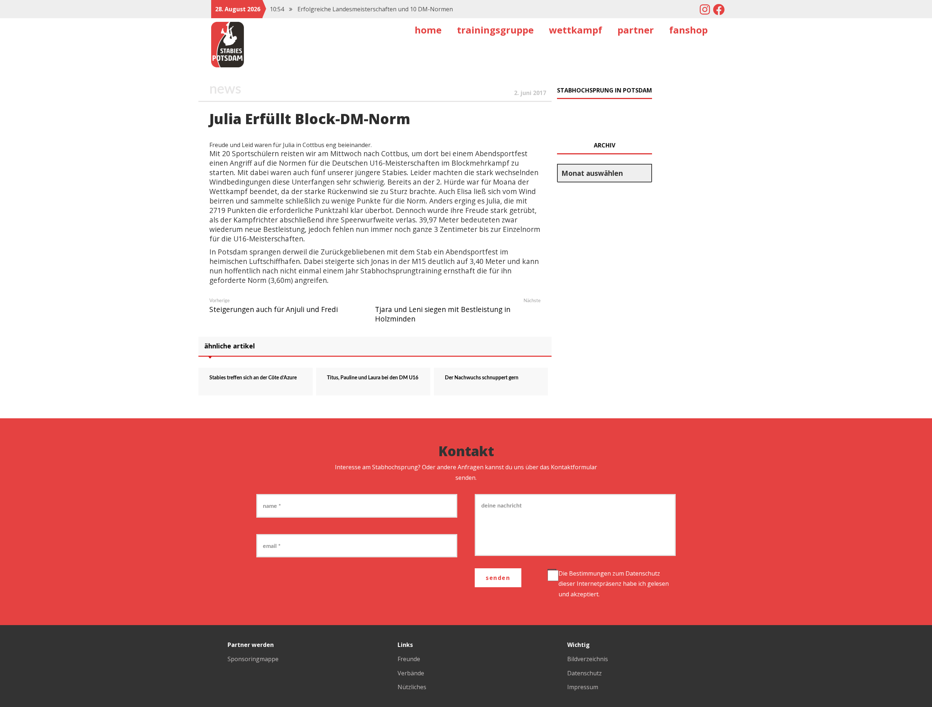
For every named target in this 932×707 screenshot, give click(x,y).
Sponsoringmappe (253, 659)
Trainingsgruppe (495, 30)
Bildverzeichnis (587, 659)
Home (428, 30)
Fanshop (688, 30)
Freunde (409, 659)
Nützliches (412, 687)
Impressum (582, 687)
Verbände (411, 673)
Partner (635, 30)
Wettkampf (575, 30)
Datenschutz (642, 573)
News (225, 89)
